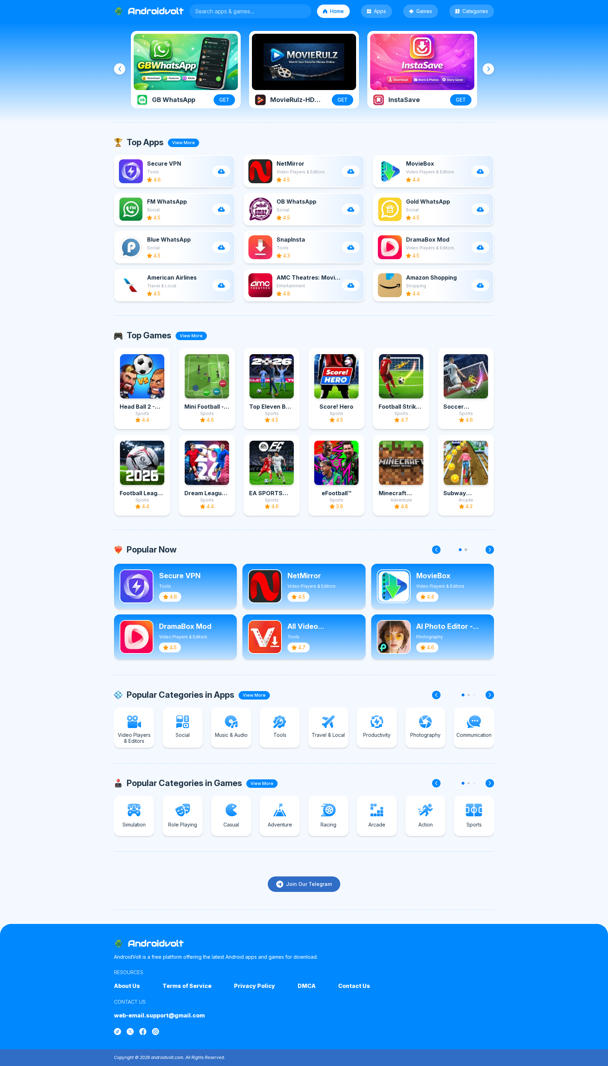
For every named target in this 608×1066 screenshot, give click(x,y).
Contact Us (354, 985)
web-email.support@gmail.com (159, 1015)
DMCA (307, 985)
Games (424, 11)
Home (337, 11)
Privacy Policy (254, 985)
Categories (475, 11)
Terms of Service (187, 985)
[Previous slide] (119, 69)
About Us (127, 985)
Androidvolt (156, 943)
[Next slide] (488, 69)
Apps (380, 11)
